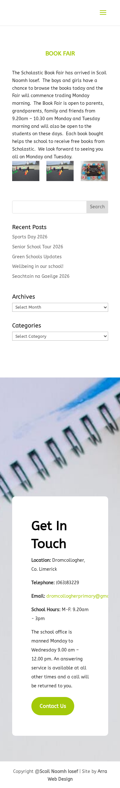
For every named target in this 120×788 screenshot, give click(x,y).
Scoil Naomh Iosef (59, 771)
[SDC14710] (60, 172)
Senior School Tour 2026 (37, 247)
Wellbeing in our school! (37, 266)
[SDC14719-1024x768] (94, 172)
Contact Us (53, 706)
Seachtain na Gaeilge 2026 (40, 276)
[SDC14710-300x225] (25, 172)
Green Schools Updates (37, 257)
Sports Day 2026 (29, 237)
